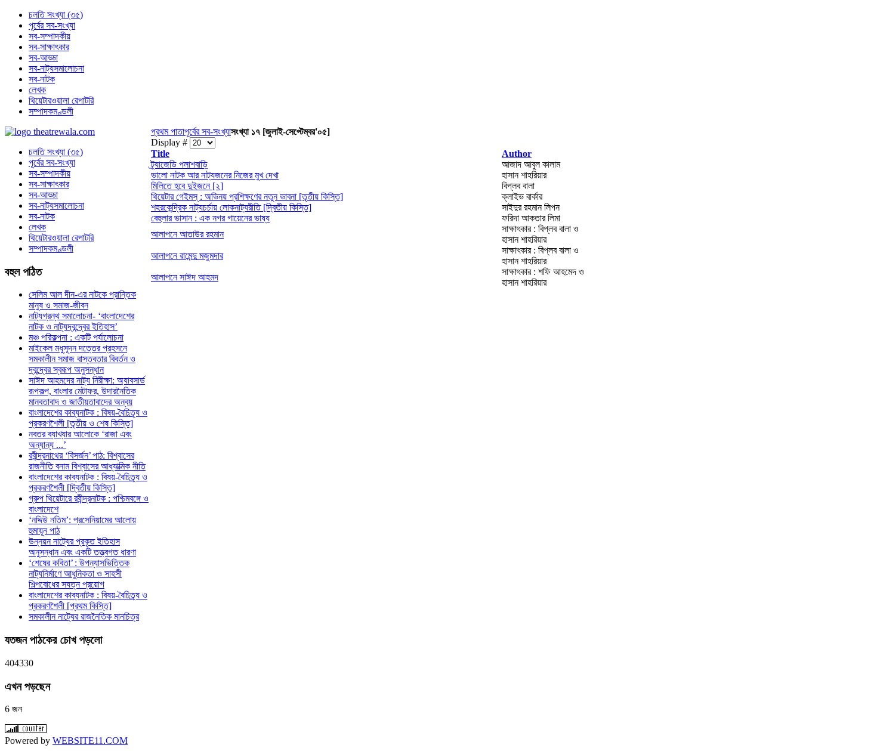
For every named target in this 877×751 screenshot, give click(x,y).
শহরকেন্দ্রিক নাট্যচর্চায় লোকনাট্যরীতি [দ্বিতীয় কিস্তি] (231, 207)
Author (517, 154)
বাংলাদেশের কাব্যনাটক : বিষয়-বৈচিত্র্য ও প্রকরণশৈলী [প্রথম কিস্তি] (88, 600)
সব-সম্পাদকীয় (49, 173)
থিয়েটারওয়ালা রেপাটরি (61, 238)
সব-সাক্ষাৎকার (49, 184)
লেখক (37, 227)
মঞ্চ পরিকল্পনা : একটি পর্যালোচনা (76, 337)
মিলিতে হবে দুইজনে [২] (187, 186)
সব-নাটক (42, 216)
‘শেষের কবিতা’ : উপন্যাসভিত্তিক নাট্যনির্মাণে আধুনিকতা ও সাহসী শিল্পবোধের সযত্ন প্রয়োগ (79, 573)
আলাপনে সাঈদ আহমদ (184, 277)
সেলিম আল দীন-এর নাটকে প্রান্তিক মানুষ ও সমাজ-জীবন (82, 299)
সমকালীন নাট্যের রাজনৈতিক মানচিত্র (84, 616)
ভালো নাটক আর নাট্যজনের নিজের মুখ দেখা (215, 175)
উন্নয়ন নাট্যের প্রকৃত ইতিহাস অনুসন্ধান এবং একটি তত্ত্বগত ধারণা (82, 546)
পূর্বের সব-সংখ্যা (207, 131)
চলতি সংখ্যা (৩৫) (56, 152)
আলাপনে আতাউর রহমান (187, 234)
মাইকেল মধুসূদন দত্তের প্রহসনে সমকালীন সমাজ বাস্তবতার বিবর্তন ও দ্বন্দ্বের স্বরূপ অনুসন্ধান (82, 359)
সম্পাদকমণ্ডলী (51, 248)
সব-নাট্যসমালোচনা (56, 205)
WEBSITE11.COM (90, 740)
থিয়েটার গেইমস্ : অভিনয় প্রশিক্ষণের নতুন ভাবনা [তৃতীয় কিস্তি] (247, 196)
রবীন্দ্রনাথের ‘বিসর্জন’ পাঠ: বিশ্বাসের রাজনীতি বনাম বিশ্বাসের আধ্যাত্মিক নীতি (87, 460)
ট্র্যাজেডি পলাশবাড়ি (179, 164)
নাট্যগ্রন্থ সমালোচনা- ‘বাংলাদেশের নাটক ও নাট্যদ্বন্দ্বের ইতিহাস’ (81, 321)
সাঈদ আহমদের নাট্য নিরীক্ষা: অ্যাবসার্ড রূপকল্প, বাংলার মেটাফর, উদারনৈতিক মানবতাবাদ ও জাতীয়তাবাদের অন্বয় (87, 391)
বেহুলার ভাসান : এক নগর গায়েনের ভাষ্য (210, 218)
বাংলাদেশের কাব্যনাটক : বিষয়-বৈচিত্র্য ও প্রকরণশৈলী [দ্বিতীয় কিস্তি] (88, 482)
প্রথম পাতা (167, 131)
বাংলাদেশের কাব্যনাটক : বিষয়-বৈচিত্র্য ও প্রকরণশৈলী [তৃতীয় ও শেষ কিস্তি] (88, 417)
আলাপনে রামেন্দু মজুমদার (187, 256)
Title (160, 154)
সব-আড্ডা (43, 195)
